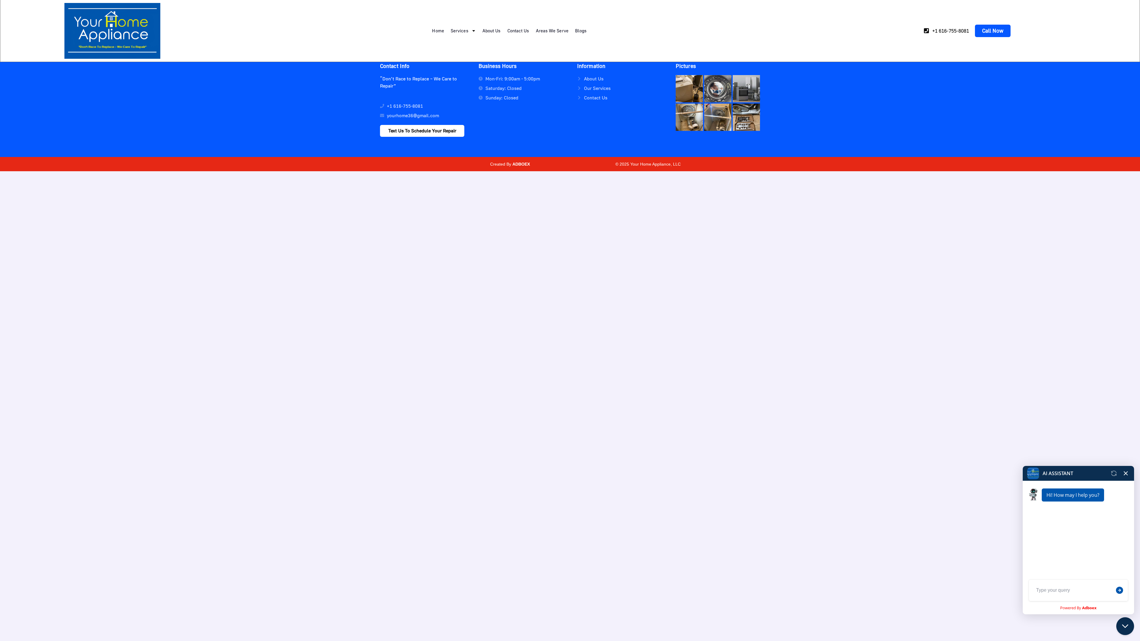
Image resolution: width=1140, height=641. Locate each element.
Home (438, 30)
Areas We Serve (552, 30)
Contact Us (518, 30)
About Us (491, 30)
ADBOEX (521, 164)
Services (459, 30)
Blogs (581, 30)
